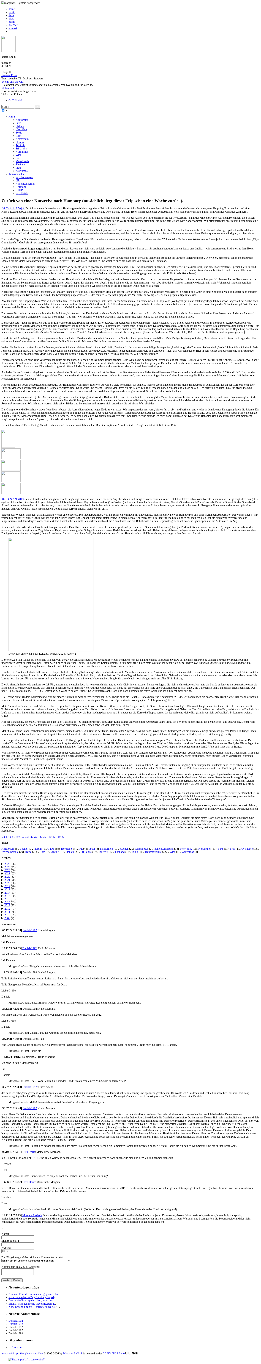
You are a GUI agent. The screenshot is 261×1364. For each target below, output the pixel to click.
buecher (13, 24)
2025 (7, 867)
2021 (7, 879)
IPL (18, 180)
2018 (7, 889)
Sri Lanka (21, 148)
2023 (7, 873)
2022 (7, 876)
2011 (7, 911)
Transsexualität (17, 174)
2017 (7, 892)
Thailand (21, 164)
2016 (7, 895)
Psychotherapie (24, 177)
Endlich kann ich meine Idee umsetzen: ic (32, 1303)
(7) (9, 918)
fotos (11, 15)
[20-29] (34, 836)
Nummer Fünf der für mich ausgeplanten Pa (33, 1294)
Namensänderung (25, 183)
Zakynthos (22, 170)
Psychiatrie (22, 193)
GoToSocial (15, 100)
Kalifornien (22, 119)
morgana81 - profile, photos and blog (22, 1353)
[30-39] (43, 836)
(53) (9, 876)
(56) (9, 870)
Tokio (19, 132)
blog (11, 18)
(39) (9, 914)
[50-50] (61, 836)
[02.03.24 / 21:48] (11, 499)
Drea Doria (28, 1151)
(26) (9, 863)
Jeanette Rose (9, 75)
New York (21, 129)
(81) (9, 892)
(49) (9, 867)
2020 (7, 883)
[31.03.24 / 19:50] (11, 208)
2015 (7, 899)
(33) (9, 905)
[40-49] (52, 836)
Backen (24, 848)
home (12, 8)
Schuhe (54, 851)
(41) (9, 908)
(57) (9, 873)
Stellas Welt (8, 88)
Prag (18, 167)
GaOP (19, 189)
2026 (7, 863)
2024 (7, 870)
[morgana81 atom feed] (10, 31)
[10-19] (25, 836)
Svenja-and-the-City (12, 81)
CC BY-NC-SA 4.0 (114, 1353)
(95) (9, 889)
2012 (7, 908)
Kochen (124, 848)
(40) (9, 879)
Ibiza (18, 158)
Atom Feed (17, 1347)
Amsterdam (22, 138)
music (12, 21)
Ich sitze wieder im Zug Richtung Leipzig (32, 1297)
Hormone (21, 186)
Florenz (20, 142)
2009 (7, 918)
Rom (18, 135)
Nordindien (22, 151)
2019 (7, 886)
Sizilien (20, 126)
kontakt (13, 28)
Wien (18, 154)
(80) (9, 883)
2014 (7, 902)
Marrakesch (22, 161)
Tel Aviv (20, 145)
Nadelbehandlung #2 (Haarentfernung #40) (33, 1306)
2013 (7, 905)
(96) (9, 886)
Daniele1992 (30, 930)
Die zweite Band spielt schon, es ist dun (31, 1300)
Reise (12, 116)
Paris (18, 122)
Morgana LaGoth (32, 1215)
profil (12, 12)
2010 (7, 914)
